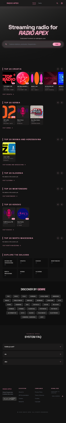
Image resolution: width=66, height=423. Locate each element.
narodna (56, 296)
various (29, 300)
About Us (21, 392)
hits (59, 300)
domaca (11, 308)
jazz (41, 317)
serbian (32, 296)
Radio (40, 3)
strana (21, 308)
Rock (16, 296)
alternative (12, 313)
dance (7, 300)
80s (27, 304)
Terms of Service (39, 395)
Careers (21, 398)
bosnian (39, 300)
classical (31, 308)
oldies (31, 313)
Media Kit (21, 401)
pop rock (54, 308)
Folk (24, 296)
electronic (54, 313)
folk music (41, 313)
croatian (50, 300)
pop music (43, 308)
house (46, 304)
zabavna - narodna (29, 317)
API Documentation (24, 395)
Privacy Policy (38, 392)
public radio (18, 300)
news (9, 304)
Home (34, 3)
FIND (56, 44)
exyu (22, 313)
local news (44, 296)
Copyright (37, 401)
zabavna (18, 304)
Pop (8, 296)
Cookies (37, 398)
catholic (36, 304)
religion (56, 304)
